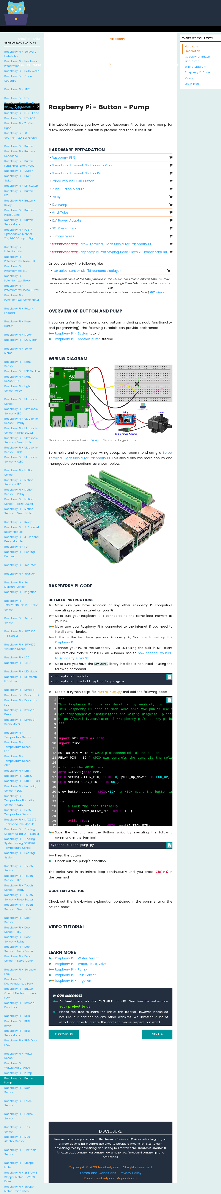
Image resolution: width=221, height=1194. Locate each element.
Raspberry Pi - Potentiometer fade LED (19, 259)
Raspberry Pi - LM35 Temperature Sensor (17, 812)
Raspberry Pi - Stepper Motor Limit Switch (19, 1189)
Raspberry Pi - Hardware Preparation (20, 63)
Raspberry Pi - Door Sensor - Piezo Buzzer (18, 949)
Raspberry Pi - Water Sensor (18, 1056)
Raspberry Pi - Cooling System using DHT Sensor (21, 831)
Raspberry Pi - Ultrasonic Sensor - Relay (21, 421)
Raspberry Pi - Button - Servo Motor (20, 222)
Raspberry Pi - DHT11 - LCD (22, 781)
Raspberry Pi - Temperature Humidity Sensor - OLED (19, 800)
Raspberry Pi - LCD (16, 657)
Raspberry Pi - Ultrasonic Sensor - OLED (21, 459)
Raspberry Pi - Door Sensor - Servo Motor (18, 959)
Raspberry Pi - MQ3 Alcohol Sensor (17, 1139)
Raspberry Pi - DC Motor (20, 340)
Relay (56, 196)
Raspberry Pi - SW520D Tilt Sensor (19, 634)
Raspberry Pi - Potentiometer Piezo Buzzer (21, 288)
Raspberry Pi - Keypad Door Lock (19, 1005)
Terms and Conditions (98, 1173)
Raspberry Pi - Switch (18, 171)
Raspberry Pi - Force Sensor (18, 1103)
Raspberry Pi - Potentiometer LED (15, 268)
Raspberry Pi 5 (63, 157)
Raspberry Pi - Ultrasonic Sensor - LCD (21, 450)
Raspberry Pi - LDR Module (22, 371)
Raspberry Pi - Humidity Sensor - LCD (20, 788)
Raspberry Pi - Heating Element (19, 554)
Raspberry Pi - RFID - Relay (18, 1023)
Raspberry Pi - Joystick (19, 573)
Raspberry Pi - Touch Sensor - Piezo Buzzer (18, 897)
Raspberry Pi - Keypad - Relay (20, 712)
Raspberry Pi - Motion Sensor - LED (18, 482)
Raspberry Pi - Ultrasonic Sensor (21, 401)
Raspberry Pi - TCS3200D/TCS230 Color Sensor (21, 605)
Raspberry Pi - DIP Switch (21, 186)
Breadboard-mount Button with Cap (82, 165)
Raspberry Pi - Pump (18, 1073)
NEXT (156, 1034)
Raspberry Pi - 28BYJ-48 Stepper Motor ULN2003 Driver (20, 1177)
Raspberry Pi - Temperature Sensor (17, 735)
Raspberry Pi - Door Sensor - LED (17, 930)
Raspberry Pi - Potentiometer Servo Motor (21, 298)
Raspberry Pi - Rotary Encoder (18, 311)
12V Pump (59, 204)
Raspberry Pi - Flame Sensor (18, 1116)
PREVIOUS (65, 1034)
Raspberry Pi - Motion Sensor (18, 473)
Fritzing (96, 440)
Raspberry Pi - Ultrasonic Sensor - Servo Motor (21, 440)
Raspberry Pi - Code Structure (18, 78)
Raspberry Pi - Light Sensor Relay (17, 388)
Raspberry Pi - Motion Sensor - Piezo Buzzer (18, 501)
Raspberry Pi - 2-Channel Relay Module (21, 529)
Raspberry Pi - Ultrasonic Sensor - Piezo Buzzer (21, 430)
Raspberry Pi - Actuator (20, 565)
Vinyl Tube (60, 212)
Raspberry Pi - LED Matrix (20, 671)
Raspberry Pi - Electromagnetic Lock (18, 981)
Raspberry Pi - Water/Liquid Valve (17, 1065)
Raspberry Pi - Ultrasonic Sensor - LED (21, 411)
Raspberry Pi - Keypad (19, 690)
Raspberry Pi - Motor (18, 334)
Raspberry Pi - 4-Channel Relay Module (21, 539)
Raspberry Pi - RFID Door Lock (20, 1043)
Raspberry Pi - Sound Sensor (18, 620)
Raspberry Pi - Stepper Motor (19, 1165)
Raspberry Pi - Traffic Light (18, 126)
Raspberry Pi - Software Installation (20, 54)
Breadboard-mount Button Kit (76, 173)
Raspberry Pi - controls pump (78, 339)
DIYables (156, 292)
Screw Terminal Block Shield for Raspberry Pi (101, 244)
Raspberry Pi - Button (18, 146)
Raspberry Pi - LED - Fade (21, 113)
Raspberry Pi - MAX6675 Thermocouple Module (20, 822)
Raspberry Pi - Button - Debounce (20, 154)
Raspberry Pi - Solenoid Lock (20, 972)
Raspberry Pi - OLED (17, 663)
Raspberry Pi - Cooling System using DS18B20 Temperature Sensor (19, 843)
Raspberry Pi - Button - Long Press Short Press (20, 163)
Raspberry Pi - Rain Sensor (17, 1090)
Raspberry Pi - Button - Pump (20, 1080)
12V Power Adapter (67, 220)
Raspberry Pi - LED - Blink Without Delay (21, 105)
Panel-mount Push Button (73, 181)
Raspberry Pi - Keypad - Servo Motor (20, 722)
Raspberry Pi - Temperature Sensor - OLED (19, 761)
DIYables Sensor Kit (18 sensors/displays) (87, 270)
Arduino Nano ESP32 (64, 64)
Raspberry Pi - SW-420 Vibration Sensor (19, 647)
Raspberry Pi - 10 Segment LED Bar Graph (20, 135)
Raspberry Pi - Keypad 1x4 (21, 695)
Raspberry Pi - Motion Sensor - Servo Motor (18, 511)
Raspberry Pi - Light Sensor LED (17, 379)
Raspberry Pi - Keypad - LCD (20, 702)
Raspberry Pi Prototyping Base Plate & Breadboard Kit (109, 252)
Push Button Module (68, 189)
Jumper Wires (63, 236)
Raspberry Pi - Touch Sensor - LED (18, 878)
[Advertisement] (110, 1086)
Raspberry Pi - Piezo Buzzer (17, 324)
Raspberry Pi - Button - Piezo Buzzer (20, 212)
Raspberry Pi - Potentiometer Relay (17, 278)
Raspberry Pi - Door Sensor (17, 920)
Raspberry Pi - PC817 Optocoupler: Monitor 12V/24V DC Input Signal (20, 234)
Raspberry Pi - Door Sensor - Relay (17, 939)
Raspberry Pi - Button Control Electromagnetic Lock (20, 993)
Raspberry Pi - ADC (17, 89)
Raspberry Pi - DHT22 (18, 776)
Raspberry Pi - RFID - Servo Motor (18, 1033)
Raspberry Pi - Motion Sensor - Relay (18, 492)
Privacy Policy (130, 1173)
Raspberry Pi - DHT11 (17, 770)
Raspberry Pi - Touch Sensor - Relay (18, 888)
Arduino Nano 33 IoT (86, 64)
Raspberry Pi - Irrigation (20, 592)
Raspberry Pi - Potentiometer (13, 249)
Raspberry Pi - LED (16, 98)
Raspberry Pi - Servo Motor (18, 351)
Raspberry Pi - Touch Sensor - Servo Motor (18, 907)
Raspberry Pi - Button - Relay (20, 203)
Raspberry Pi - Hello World (21, 71)
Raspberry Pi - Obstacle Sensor (20, 1152)
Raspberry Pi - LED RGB (19, 118)
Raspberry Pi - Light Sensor (17, 364)
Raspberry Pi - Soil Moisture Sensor (16, 585)
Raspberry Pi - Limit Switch (17, 178)
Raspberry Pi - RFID (17, 1016)
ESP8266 (51, 38)
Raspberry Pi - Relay (18, 522)
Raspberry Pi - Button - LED (20, 193)
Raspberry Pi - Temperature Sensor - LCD (19, 747)
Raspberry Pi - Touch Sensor (18, 868)
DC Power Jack (64, 228)
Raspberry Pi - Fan (16, 547)
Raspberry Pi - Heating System (19, 855)
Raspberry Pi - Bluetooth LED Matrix (20, 679)
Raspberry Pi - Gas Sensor (17, 1129)
